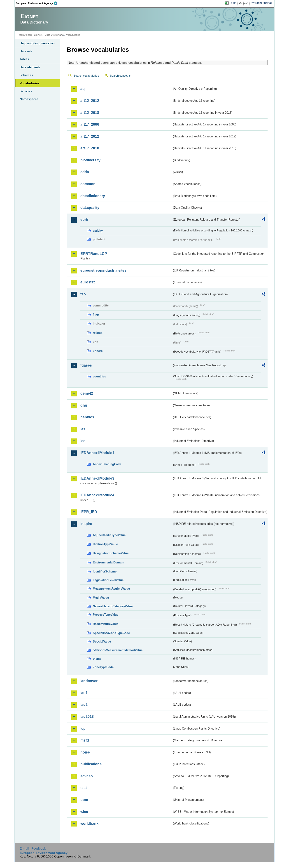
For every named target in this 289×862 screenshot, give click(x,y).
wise (84, 812)
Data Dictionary (54, 34)
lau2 (84, 705)
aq (82, 89)
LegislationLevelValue (108, 580)
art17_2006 (89, 124)
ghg (83, 405)
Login (232, 3)
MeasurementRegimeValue (111, 588)
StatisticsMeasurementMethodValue (117, 650)
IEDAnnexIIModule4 (97, 495)
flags (96, 314)
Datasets (26, 51)
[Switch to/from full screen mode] (246, 3)
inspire (86, 524)
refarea (97, 332)
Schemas (26, 75)
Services (26, 91)
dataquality (89, 208)
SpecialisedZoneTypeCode (111, 633)
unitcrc (98, 351)
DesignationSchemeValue (110, 553)
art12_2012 (89, 101)
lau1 (84, 693)
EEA (38, 3)
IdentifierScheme (105, 571)
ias (82, 429)
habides (87, 417)
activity (98, 230)
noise (85, 752)
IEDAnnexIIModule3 (97, 478)
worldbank (89, 823)
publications (91, 764)
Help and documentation (37, 43)
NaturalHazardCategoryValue (113, 606)
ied (83, 441)
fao (83, 294)
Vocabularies (30, 83)
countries (99, 376)
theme (97, 658)
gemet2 (86, 393)
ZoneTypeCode (103, 667)
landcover (89, 681)
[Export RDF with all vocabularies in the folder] (263, 220)
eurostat (87, 282)
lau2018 (87, 716)
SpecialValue (102, 641)
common (88, 184)
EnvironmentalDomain (108, 562)
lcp (83, 728)
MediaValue (101, 597)
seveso (86, 776)
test (83, 788)
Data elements (30, 67)
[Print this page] (241, 3)
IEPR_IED (88, 512)
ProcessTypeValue (105, 614)
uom (84, 800)
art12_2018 (89, 113)
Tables (24, 59)
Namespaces (29, 99)
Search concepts (120, 75)
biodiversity (90, 160)
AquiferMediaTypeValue (109, 535)
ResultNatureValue (105, 624)
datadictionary (92, 196)
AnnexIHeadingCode (107, 464)
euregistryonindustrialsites (103, 270)
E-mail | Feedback (33, 848)
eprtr (84, 219)
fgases (86, 365)
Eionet (38, 34)
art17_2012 (89, 136)
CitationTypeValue (105, 544)
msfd (84, 740)
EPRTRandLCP (93, 254)
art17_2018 (89, 148)
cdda (84, 172)
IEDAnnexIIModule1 (97, 453)
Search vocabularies (86, 75)
